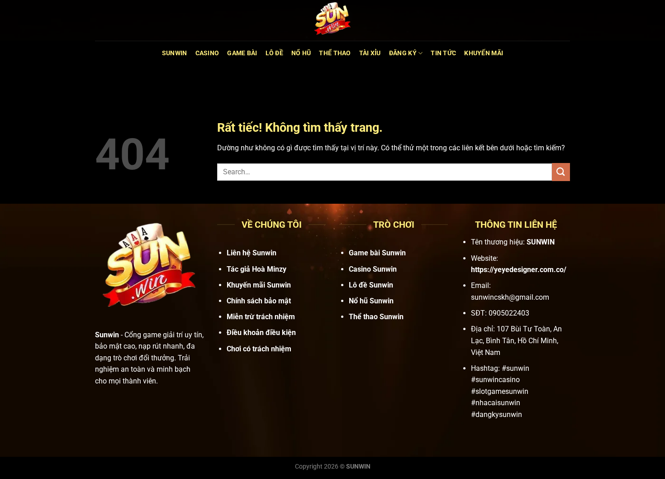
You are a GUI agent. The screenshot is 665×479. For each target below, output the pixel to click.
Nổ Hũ (301, 53)
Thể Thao (335, 53)
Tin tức (443, 53)
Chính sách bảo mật (259, 301)
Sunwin (174, 53)
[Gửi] (561, 172)
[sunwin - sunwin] (332, 20)
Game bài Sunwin (377, 253)
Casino (207, 53)
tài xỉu (370, 53)
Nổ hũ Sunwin (371, 301)
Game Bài (242, 53)
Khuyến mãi (483, 53)
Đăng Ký (403, 53)
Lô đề (274, 53)
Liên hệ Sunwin (251, 253)
